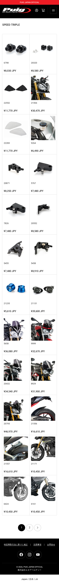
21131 (34, 303)
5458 (33, 263)
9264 (33, 143)
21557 (7, 464)
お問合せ (51, 544)
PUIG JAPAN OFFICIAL (33, 567)
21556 (34, 423)
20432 (7, 383)
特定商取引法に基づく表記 (16, 544)
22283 (7, 143)
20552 (34, 223)
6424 (6, 504)
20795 (7, 423)
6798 (6, 63)
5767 (33, 183)
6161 (33, 504)
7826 (6, 223)
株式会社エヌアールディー (29, 570)
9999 (33, 343)
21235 (7, 303)
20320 (34, 63)
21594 (34, 103)
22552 (7, 103)
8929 (33, 383)
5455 (6, 263)
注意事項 (37, 544)
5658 (6, 343)
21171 (34, 464)
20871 (7, 183)
